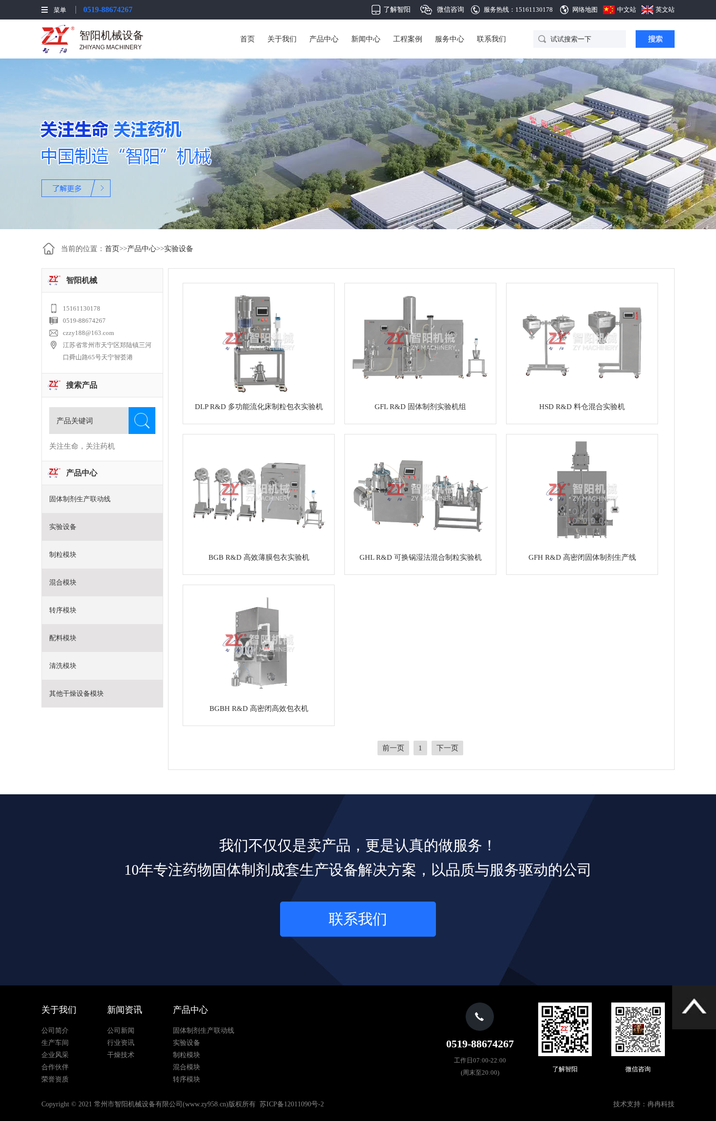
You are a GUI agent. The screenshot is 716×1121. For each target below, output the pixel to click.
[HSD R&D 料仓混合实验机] (582, 341)
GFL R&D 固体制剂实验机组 (420, 407)
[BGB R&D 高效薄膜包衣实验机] (258, 492)
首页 (247, 39)
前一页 (393, 748)
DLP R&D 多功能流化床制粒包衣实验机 (259, 407)
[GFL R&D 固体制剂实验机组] (420, 341)
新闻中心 (365, 39)
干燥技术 (120, 1055)
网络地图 (585, 9)
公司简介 (55, 1030)
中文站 (626, 9)
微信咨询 (450, 9)
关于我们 (282, 39)
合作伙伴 (55, 1067)
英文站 (665, 9)
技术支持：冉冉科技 (644, 1104)
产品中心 (324, 39)
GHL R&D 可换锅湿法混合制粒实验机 (420, 557)
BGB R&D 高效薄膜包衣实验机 (258, 557)
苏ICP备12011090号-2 (292, 1104)
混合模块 (62, 582)
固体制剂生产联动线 (80, 499)
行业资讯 (120, 1042)
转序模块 (62, 610)
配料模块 (62, 638)
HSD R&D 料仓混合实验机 (582, 407)
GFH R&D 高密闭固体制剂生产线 (582, 557)
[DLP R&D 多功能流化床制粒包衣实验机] (258, 341)
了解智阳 (397, 9)
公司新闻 (120, 1030)
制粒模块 (62, 554)
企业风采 (55, 1055)
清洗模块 (62, 665)
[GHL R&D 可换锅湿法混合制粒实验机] (420, 492)
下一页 (447, 748)
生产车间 (55, 1042)
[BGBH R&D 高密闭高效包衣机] (258, 643)
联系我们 (491, 39)
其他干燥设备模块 (76, 693)
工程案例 (407, 39)
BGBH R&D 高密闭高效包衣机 (258, 708)
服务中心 (449, 39)
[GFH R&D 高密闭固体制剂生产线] (582, 492)
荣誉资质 (55, 1079)
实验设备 (178, 249)
